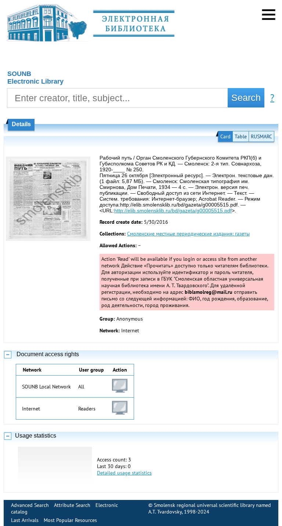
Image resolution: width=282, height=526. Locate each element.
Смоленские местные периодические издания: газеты (188, 233)
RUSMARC (261, 136)
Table (241, 136)
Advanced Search (30, 505)
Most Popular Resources (70, 520)
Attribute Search (72, 505)
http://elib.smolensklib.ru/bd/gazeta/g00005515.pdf (173, 210)
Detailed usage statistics (124, 473)
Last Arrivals (25, 520)
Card (225, 136)
